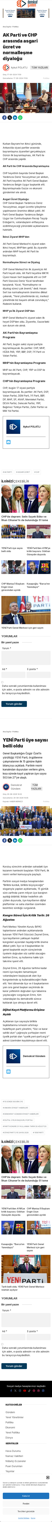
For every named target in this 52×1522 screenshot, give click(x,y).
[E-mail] (8, 443)
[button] (47, 1477)
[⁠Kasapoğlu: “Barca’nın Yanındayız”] (39, 570)
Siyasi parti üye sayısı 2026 (16, 1133)
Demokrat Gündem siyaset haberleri (21, 1114)
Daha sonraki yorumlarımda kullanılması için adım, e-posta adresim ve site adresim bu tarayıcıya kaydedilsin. (25, 690)
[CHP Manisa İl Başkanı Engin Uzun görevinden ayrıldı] (13, 570)
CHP (37, 472)
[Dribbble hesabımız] (38, 1390)
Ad (4, 669)
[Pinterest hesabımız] (34, 1390)
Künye (33, 1518)
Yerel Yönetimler (15, 1417)
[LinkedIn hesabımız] (43, 1390)
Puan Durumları (14, 1466)
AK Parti (8, 472)
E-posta (32, 669)
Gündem (10, 1412)
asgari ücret (24, 472)
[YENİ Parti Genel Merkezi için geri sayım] (26, 610)
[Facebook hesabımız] (11, 1390)
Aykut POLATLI (19, 67)
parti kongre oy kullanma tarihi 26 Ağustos (25, 1126)
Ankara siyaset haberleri (16, 1108)
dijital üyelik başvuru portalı (18, 1120)
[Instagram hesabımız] (20, 1390)
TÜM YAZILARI (39, 67)
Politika (46, 78)
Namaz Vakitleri (14, 1456)
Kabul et (26, 1496)
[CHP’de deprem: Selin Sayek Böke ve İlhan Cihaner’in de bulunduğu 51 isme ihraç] (26, 499)
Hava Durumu (13, 1451)
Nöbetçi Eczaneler (16, 1461)
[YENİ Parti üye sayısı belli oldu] (13, 534)
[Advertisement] (26, 132)
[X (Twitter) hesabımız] (15, 1390)
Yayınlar (10, 1471)
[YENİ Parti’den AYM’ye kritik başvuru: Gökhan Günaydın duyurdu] (39, 534)
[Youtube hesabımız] (24, 1390)
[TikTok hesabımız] (29, 1390)
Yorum (6, 648)
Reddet (26, 1503)
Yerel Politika (13, 1432)
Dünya (9, 1437)
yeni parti (38, 1133)
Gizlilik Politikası (23, 1518)
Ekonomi (10, 1427)
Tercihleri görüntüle (26, 1511)
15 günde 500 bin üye (13, 1102)
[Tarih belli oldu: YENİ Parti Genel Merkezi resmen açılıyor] (26, 1269)
